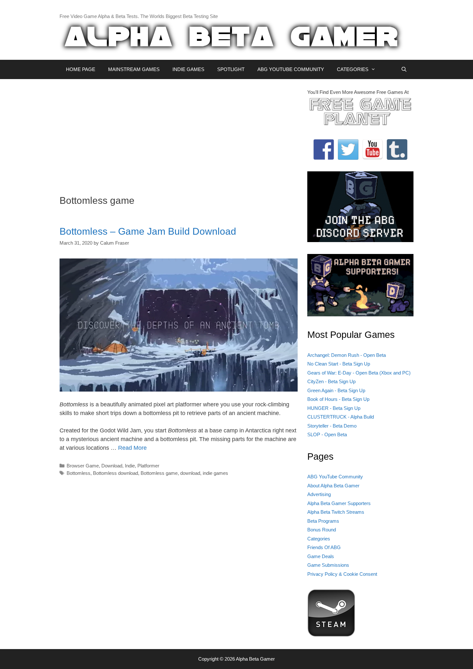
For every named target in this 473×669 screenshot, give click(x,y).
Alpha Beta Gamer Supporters (339, 503)
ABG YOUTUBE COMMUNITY (290, 69)
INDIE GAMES (188, 69)
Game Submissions (328, 565)
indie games (215, 473)
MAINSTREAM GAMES (134, 69)
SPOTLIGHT (231, 69)
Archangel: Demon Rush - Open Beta (346, 355)
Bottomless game (159, 473)
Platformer (148, 465)
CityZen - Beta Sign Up (331, 381)
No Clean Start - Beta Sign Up (338, 363)
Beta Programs (323, 521)
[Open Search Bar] (403, 69)
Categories (318, 538)
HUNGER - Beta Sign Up (333, 408)
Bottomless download (115, 473)
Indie (130, 465)
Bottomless (78, 473)
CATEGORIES (352, 69)
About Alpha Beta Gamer (333, 485)
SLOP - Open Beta (327, 434)
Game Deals (320, 556)
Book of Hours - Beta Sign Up (338, 399)
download (190, 473)
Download (111, 465)
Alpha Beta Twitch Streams (335, 512)
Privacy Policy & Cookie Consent (342, 574)
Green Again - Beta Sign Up (336, 390)
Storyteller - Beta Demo (332, 426)
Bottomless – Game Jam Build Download (148, 231)
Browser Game (83, 465)
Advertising (319, 494)
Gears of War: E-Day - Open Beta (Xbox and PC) (359, 372)
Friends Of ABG (324, 547)
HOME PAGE (80, 69)
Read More (132, 448)
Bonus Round (321, 529)
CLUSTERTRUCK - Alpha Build (340, 417)
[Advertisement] (179, 134)
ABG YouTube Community (335, 476)
